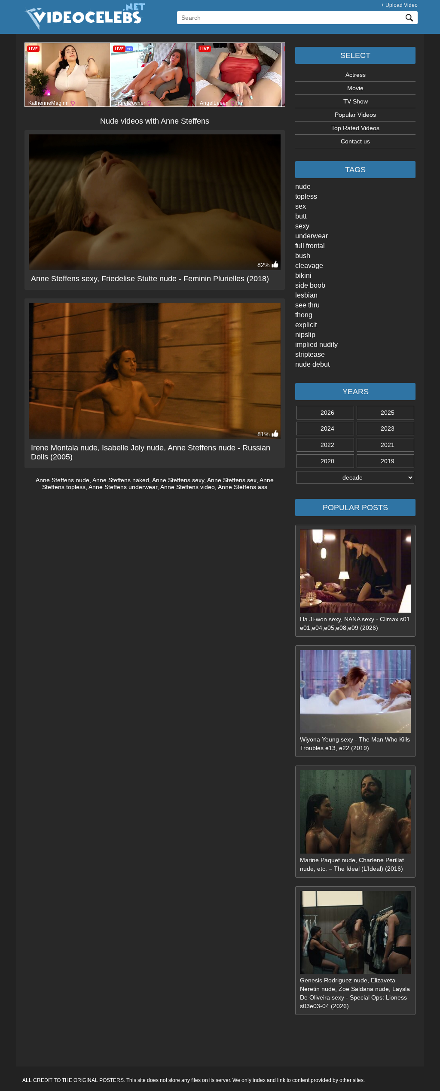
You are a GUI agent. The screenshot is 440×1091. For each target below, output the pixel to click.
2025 (387, 412)
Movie (355, 88)
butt (300, 216)
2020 (327, 461)
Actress (355, 74)
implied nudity (316, 344)
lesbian (306, 295)
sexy (302, 226)
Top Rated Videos (355, 128)
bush (302, 255)
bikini (303, 275)
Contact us (355, 141)
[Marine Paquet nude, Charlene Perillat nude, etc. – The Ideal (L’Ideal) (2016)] (355, 851)
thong (303, 315)
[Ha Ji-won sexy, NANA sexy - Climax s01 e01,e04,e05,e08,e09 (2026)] (355, 610)
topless (306, 196)
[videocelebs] (83, 28)
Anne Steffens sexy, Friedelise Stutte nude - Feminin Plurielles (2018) (150, 278)
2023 (387, 428)
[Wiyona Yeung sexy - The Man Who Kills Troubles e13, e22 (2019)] (355, 730)
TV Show (355, 101)
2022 (327, 444)
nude (303, 186)
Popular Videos (355, 114)
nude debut (312, 364)
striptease (310, 354)
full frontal (310, 245)
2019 (387, 461)
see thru (307, 305)
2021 (387, 444)
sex (300, 206)
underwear (311, 236)
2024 (327, 428)
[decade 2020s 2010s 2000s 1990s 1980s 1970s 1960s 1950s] (355, 477)
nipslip (305, 334)
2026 (327, 412)
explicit (306, 324)
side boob (310, 285)
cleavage (309, 265)
